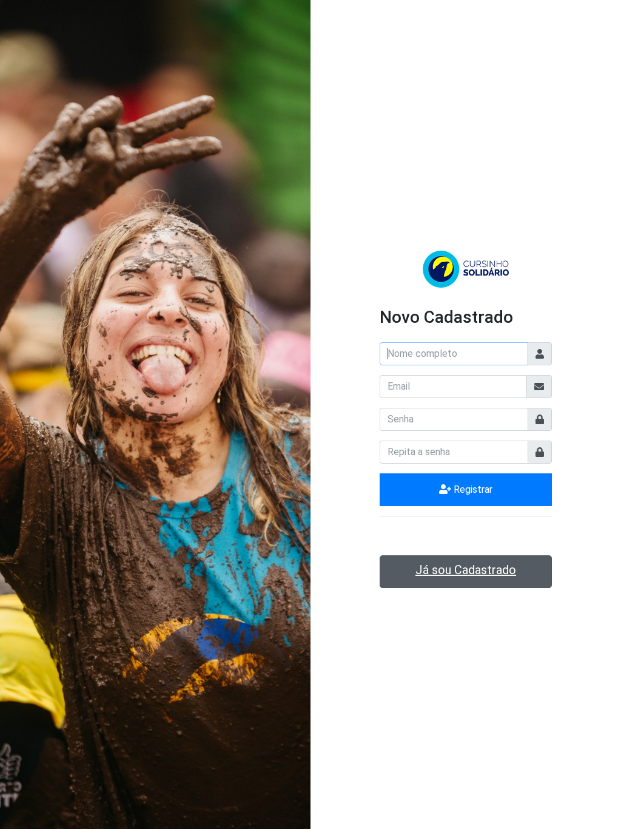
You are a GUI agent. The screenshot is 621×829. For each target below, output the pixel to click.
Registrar (471, 489)
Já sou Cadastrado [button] (465, 570)
